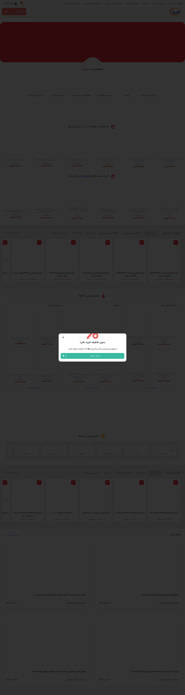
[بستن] (63, 337)
